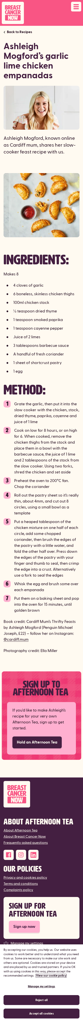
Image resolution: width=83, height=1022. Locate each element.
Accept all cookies (41, 1013)
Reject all (41, 1000)
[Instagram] (21, 855)
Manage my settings (27, 943)
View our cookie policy (51, 975)
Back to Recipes (19, 32)
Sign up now (24, 927)
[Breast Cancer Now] (41, 794)
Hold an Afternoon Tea (37, 742)
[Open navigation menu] (76, 6)
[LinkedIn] (33, 855)
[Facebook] (9, 855)
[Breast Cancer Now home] (13, 13)
